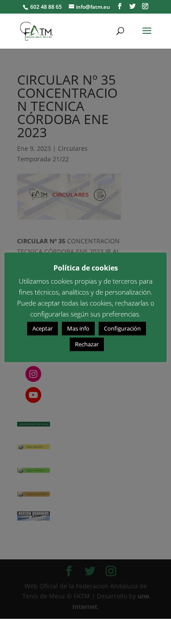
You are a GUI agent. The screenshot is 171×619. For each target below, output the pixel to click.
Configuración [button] (122, 328)
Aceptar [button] (42, 328)
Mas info (78, 328)
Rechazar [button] (87, 344)
